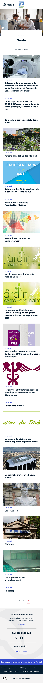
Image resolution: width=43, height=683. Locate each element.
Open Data (8, 671)
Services (21, 35)
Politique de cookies (21, 671)
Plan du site (34, 671)
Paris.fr (39, 662)
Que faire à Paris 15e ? (21, 678)
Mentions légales (7, 668)
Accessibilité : (28, 668)
